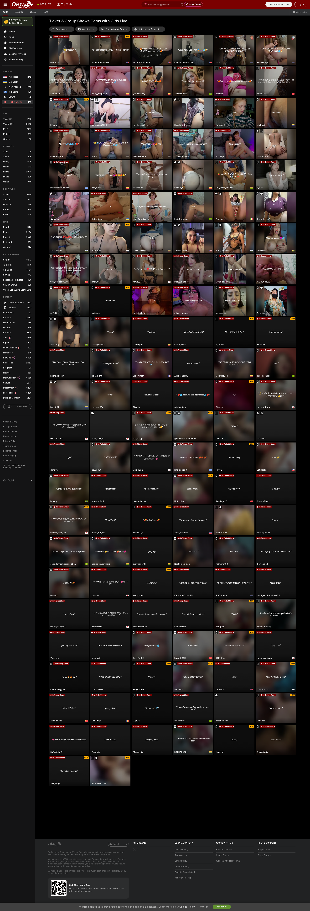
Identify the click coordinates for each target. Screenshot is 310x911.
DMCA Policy (181, 861)
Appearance (62, 29)
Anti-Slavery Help (183, 878)
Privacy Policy (9, 441)
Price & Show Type (115, 29)
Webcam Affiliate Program (228, 861)
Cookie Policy (187, 907)
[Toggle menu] (5, 4)
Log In (301, 4)
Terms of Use (9, 446)
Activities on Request (149, 29)
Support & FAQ (10, 422)
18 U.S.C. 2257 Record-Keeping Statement (14, 466)
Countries (86, 29)
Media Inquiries (10, 436)
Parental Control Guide (185, 872)
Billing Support (10, 427)
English (116, 844)
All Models (8, 460)
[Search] (181, 4)
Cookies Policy (182, 866)
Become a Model (11, 451)
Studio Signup (9, 456)
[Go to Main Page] (22, 4)
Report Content (10, 431)
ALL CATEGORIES (19, 406)
